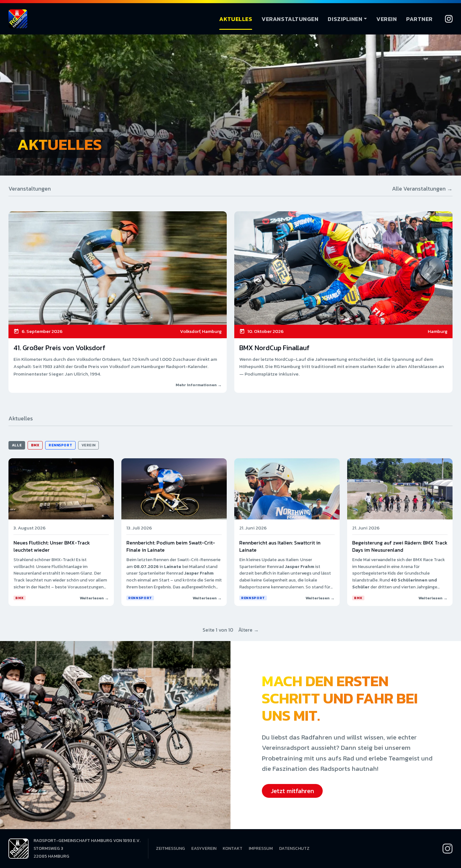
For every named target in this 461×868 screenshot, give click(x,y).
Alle (17, 445)
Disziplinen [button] (345, 19)
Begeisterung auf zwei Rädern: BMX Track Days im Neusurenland (400, 546)
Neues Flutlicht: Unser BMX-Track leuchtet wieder (51, 546)
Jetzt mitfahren (292, 791)
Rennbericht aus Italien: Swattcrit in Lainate (280, 546)
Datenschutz (294, 848)
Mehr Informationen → (199, 385)
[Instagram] (449, 19)
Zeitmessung (170, 848)
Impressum (261, 848)
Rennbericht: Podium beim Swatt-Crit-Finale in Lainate (170, 546)
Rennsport (60, 445)
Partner (419, 19)
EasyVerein (203, 848)
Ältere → (248, 630)
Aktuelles (235, 19)
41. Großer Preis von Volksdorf (59, 348)
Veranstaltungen (290, 19)
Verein (386, 19)
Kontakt (232, 848)
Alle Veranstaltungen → (422, 188)
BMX (35, 445)
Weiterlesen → (94, 598)
